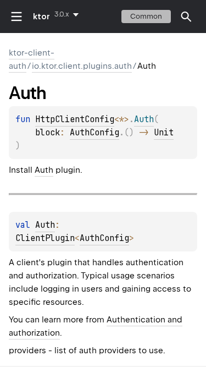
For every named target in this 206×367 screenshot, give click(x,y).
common (146, 16)
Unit (164, 132)
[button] (186, 17)
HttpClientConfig (74, 119)
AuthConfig (94, 132)
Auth (44, 170)
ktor (41, 16)
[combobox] (69, 14)
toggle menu (16, 16)
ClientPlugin (45, 238)
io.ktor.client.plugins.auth (82, 66)
